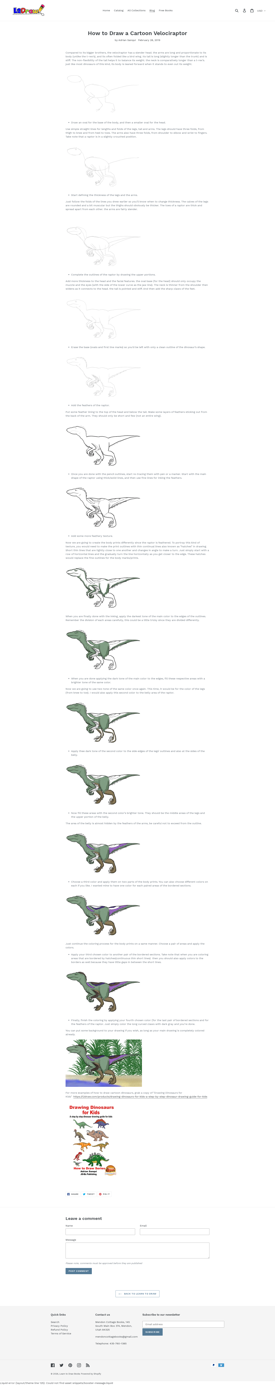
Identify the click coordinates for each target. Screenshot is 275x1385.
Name (69, 1225)
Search (55, 1322)
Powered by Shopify (91, 1374)
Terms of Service (61, 1333)
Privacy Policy (59, 1325)
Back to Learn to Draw (140, 1293)
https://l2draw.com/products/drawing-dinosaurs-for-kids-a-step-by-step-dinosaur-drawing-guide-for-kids (140, 1096)
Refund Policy (59, 1329)
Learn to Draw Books (69, 1374)
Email (143, 1225)
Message (71, 1239)
